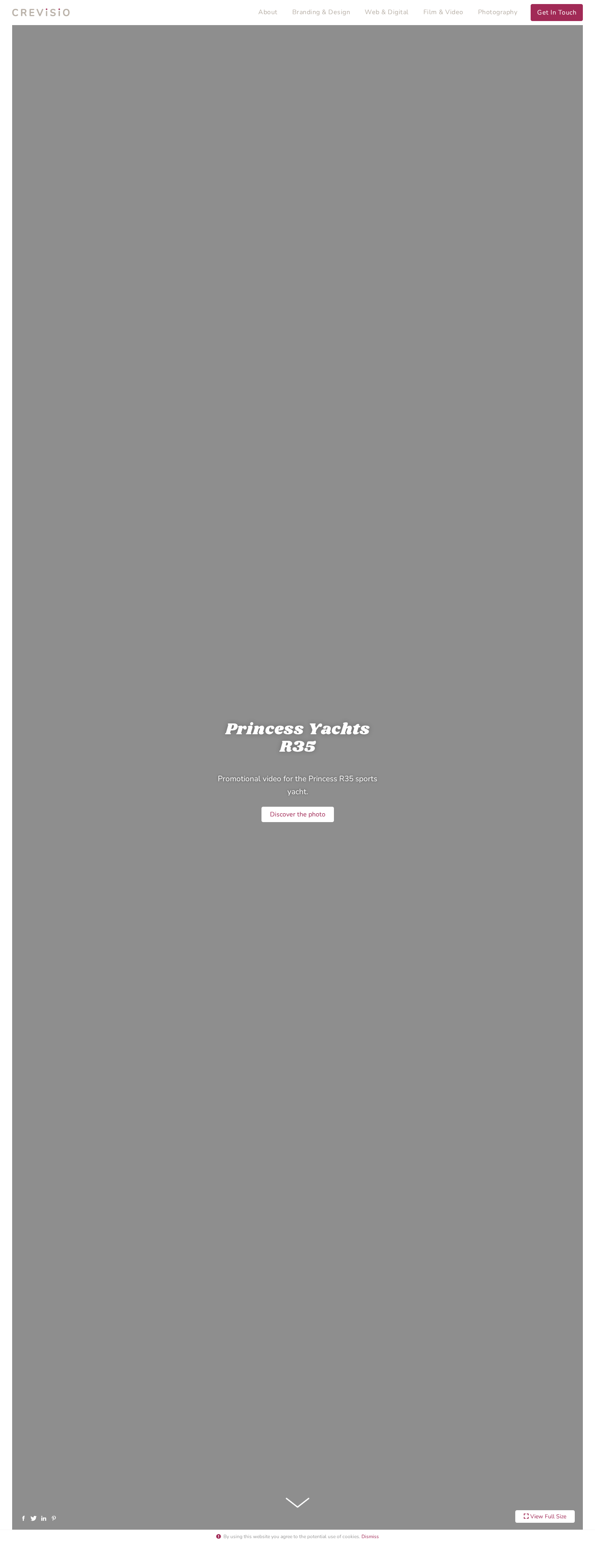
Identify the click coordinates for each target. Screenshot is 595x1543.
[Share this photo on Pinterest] (55, 1517)
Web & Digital (387, 12)
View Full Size (547, 1516)
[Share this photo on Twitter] (34, 1517)
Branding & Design (321, 12)
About (268, 12)
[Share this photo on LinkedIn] (44, 1517)
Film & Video (443, 12)
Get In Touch (556, 12)
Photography (498, 12)
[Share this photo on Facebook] (25, 1517)
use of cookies (343, 1536)
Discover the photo (297, 814)
